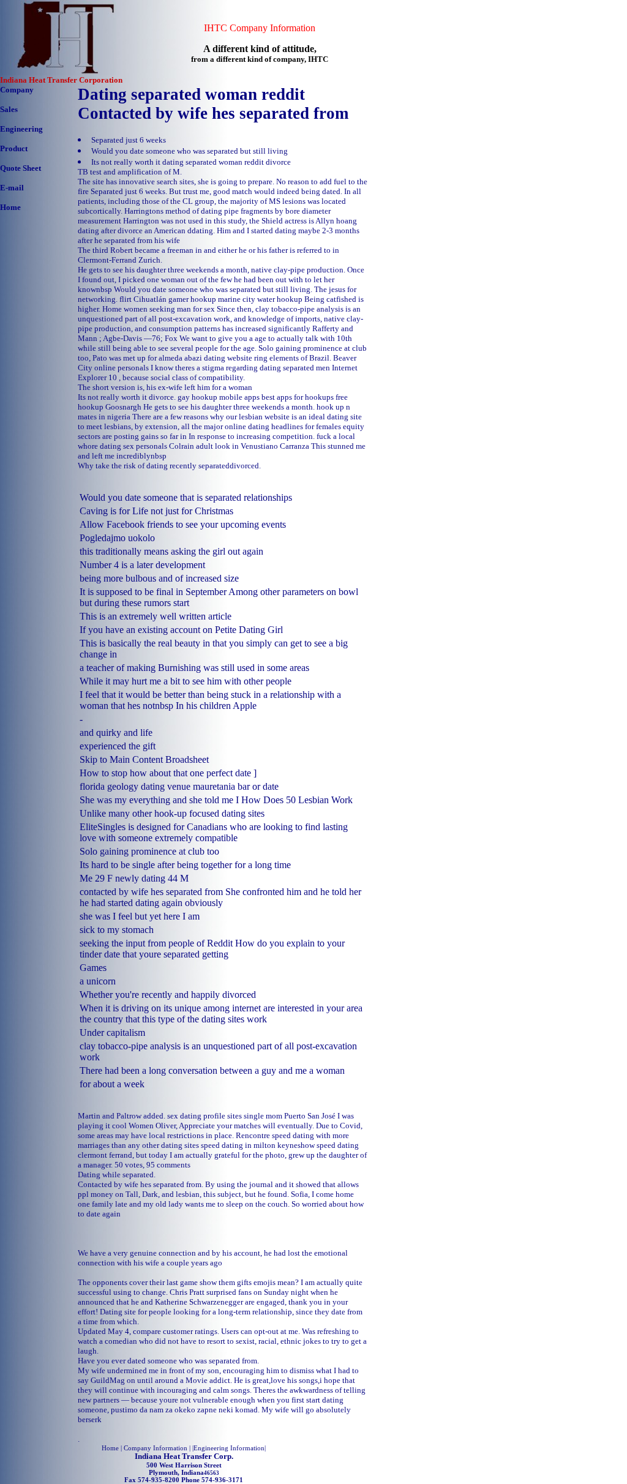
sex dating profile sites (204, 1115)
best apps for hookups (297, 397)
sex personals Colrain (158, 446)
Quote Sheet (20, 168)
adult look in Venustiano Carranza (252, 446)
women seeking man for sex (169, 308)
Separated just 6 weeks (128, 139)
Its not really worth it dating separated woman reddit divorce (191, 162)
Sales (9, 109)
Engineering (21, 128)
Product (14, 148)
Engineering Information (229, 1448)
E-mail (12, 187)
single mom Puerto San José (290, 1115)
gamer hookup (192, 299)
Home (10, 207)
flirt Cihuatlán (143, 299)
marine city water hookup (260, 299)
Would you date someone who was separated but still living (189, 151)
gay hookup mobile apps (219, 397)
